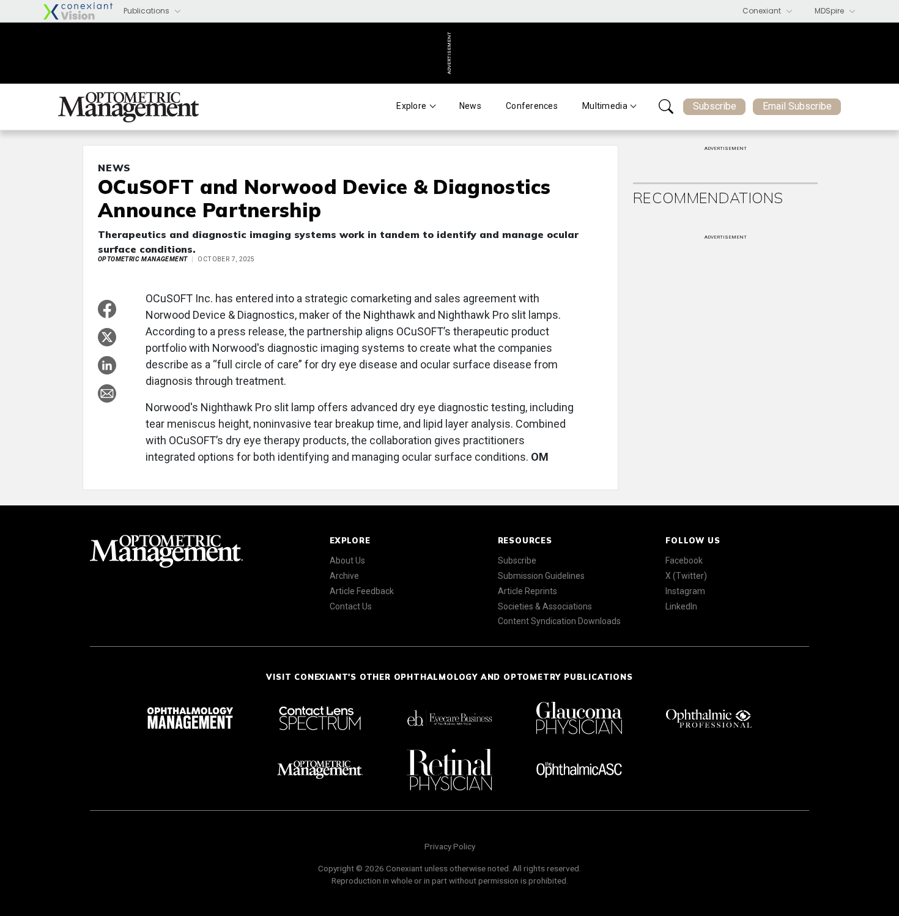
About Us (347, 560)
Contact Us (351, 606)
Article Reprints (527, 591)
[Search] (666, 106)
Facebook (684, 560)
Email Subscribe (797, 106)
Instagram (685, 591)
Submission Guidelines (541, 576)
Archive (344, 576)
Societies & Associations (545, 606)
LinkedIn (681, 606)
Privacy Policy (449, 846)
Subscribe (714, 106)
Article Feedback (362, 591)
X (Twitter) (686, 576)
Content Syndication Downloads (559, 621)
